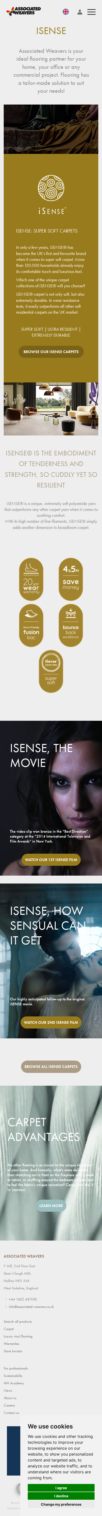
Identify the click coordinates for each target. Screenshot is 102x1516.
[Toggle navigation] (91, 12)
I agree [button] (61, 1488)
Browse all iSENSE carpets (51, 1066)
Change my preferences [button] (61, 1504)
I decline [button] (61, 1496)
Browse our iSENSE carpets (51, 351)
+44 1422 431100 (23, 1299)
